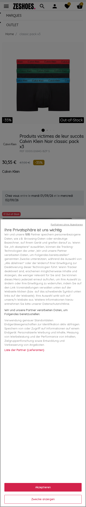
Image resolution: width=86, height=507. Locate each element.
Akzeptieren (43, 487)
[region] (43, 363)
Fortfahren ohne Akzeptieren (67, 224)
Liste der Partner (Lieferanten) (24, 350)
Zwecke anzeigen (43, 499)
